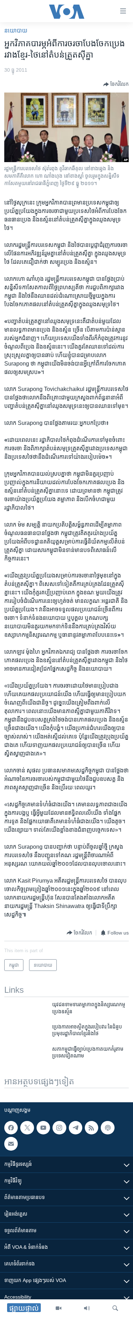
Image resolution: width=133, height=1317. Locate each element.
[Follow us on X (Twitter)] (27, 1127)
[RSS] (91, 1127)
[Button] (116, 84)
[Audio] (87, 1308)
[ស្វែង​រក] (115, 1308)
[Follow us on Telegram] (75, 1127)
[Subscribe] (11, 1144)
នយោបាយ (15, 31)
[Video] (58, 1308)
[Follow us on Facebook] (11, 1127)
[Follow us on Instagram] (59, 1127)
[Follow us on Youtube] (43, 1127)
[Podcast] (107, 1127)
